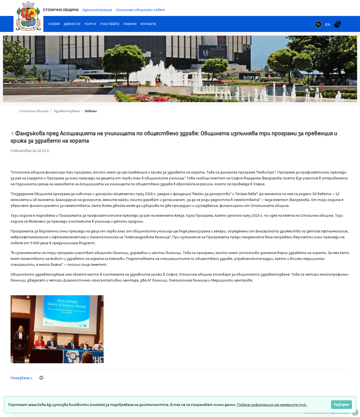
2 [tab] (312, 93)
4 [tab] (322, 93)
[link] (318, 25)
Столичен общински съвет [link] (140, 9)
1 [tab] (307, 93)
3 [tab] (317, 93)
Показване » (21, 377)
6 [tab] (332, 93)
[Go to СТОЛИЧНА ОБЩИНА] (28, 16)
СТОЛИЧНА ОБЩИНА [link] (61, 9)
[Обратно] (12, 133)
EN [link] (327, 24)
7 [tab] (337, 93)
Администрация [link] (97, 9)
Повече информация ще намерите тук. (272, 404)
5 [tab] (327, 93)
